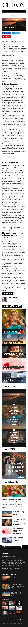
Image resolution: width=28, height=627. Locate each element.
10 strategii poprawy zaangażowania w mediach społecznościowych (13, 367)
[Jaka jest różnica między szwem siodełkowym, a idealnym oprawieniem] (5, 603)
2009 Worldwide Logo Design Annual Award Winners (18, 513)
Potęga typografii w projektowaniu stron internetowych (12, 379)
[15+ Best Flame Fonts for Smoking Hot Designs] (12, 612)
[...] (7, 507)
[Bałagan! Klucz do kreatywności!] (19, 603)
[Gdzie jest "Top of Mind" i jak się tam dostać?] (19, 612)
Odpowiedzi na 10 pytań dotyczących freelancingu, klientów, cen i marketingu (13, 354)
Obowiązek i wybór (14, 394)
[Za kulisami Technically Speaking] (5, 612)
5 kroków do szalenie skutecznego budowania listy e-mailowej (12, 330)
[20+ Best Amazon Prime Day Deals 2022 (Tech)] (5, 607)
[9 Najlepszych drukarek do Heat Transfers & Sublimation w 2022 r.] (19, 607)
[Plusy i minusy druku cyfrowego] (12, 603)
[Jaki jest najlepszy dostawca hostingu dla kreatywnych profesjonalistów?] (12, 607)
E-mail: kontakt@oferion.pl (9, 556)
